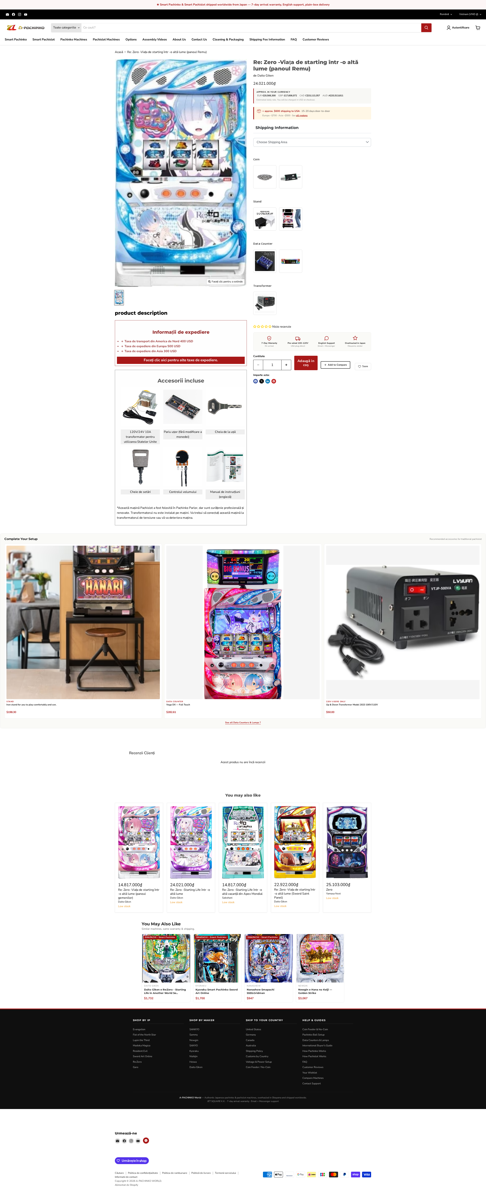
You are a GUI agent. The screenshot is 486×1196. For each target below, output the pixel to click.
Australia (251, 1045)
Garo (135, 1067)
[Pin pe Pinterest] (273, 381)
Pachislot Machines (106, 39)
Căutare (119, 1173)
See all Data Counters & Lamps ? (243, 722)
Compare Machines (312, 1078)
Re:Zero (137, 1062)
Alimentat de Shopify (126, 1185)
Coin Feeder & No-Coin (315, 1029)
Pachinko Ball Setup (313, 1034)
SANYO (193, 1045)
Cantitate (259, 356)
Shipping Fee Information (267, 39)
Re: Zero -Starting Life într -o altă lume (190, 892)
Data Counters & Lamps (315, 1040)
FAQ (294, 39)
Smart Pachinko (16, 39)
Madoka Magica (141, 1045)
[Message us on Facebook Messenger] (146, 1141)
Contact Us (199, 39)
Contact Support (311, 1083)
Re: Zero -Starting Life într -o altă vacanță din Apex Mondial (242, 892)
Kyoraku (194, 1051)
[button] (262, 327)
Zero (329, 890)
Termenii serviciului (225, 1173)
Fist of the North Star (144, 1034)
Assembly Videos (154, 39)
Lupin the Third (141, 1040)
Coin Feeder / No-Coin (258, 1067)
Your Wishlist (309, 1072)
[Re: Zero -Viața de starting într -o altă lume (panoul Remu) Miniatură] (119, 297)
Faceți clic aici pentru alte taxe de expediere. (181, 360)
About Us (179, 39)
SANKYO (194, 1029)
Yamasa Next (333, 893)
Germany (251, 1034)
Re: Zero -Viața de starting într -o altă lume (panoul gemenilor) (138, 894)
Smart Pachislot (43, 39)
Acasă (119, 52)
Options (131, 39)
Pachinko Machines (73, 39)
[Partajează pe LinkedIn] (267, 381)
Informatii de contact (126, 1177)
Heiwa (193, 1062)
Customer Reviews (316, 39)
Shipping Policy (254, 1051)
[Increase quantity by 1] (286, 365)
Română (444, 14)
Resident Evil (140, 1051)
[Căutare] (426, 27)
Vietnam (468, 14)
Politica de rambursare (174, 1173)
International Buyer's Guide (317, 1045)
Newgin (193, 1040)
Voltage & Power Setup (259, 1062)
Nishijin (193, 1056)
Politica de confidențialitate (143, 1173)
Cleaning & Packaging (228, 39)
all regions (302, 115)
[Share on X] (261, 381)
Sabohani (227, 898)
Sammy (193, 1034)
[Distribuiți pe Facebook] (255, 381)
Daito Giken (265, 76)
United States (253, 1029)
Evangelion (139, 1029)
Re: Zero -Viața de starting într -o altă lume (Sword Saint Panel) (294, 894)
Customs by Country (257, 1056)
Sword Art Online (142, 1056)
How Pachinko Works (314, 1051)
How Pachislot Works (314, 1056)
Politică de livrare (201, 1173)
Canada (250, 1040)
